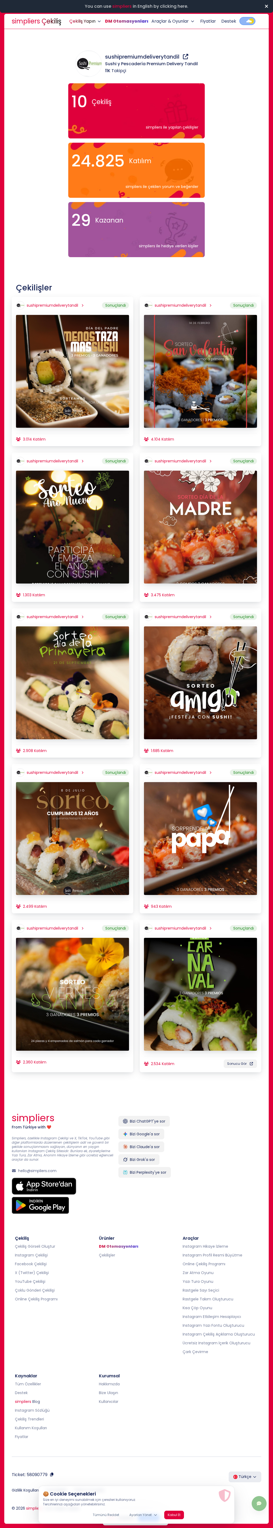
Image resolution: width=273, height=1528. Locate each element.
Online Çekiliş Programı (36, 1299)
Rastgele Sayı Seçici (201, 1290)
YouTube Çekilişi (30, 1281)
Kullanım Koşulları (31, 1428)
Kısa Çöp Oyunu (197, 1308)
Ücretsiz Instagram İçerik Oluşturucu (216, 1343)
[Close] (266, 6)
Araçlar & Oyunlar (170, 21)
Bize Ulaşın (108, 1392)
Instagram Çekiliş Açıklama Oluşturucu (219, 1334)
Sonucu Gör (237, 1063)
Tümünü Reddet (106, 1515)
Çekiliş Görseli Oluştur (35, 1246)
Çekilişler (107, 1255)
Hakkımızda (109, 1384)
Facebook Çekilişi (31, 1264)
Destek (228, 21)
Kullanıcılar (108, 1401)
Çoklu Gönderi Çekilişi (35, 1290)
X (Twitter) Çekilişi (32, 1272)
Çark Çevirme (195, 1351)
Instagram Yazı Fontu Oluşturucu (213, 1325)
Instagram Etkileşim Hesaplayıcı (212, 1316)
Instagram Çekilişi (31, 1255)
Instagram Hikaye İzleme (205, 1246)
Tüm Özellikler (28, 1384)
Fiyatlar (208, 21)
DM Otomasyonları (126, 21)
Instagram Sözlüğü (32, 1410)
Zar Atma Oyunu (198, 1272)
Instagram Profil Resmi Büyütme (212, 1255)
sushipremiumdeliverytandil (143, 56)
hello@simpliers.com (37, 1170)
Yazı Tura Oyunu (198, 1281)
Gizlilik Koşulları (25, 1490)
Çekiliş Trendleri (29, 1419)
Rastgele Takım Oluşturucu (208, 1299)
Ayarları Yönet (140, 1515)
